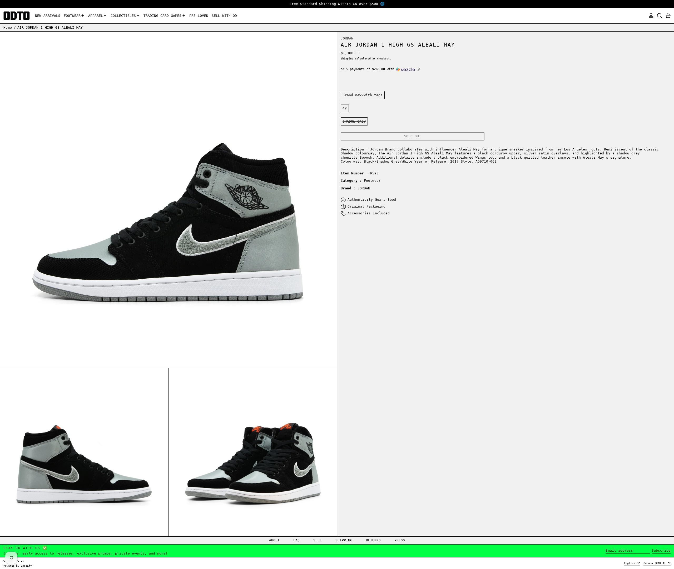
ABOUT (274, 540)
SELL (317, 540)
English (630, 563)
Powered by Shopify (17, 565)
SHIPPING (343, 540)
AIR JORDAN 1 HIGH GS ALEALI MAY (50, 27)
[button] (659, 15)
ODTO (19, 560)
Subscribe (661, 550)
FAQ (296, 540)
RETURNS (373, 540)
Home (7, 27)
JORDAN (347, 39)
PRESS (399, 540)
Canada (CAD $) (655, 563)
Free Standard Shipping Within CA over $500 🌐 (337, 4)
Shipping (347, 58)
